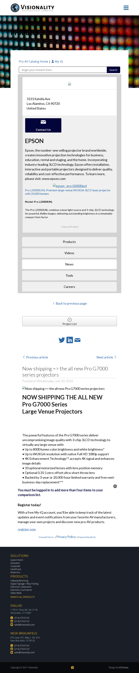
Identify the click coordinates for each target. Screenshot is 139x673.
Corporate (15, 566)
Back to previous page (71, 303)
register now (27, 529)
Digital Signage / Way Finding (24, 583)
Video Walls (16, 592)
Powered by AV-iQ (87, 537)
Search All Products (22, 596)
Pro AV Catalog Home (34, 61)
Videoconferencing (19, 580)
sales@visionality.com (24, 624)
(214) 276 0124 (21, 617)
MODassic (124, 667)
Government (16, 559)
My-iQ (58, 61)
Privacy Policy (66, 537)
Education (15, 563)
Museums (15, 572)
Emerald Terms (46, 537)
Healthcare (15, 569)
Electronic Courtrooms (21, 589)
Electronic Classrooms (20, 586)
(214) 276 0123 (21, 621)
